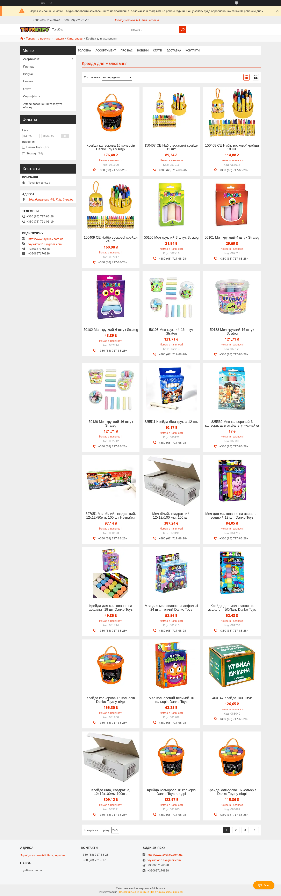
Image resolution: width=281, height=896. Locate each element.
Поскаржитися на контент (134, 892)
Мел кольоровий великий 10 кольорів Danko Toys (171, 700)
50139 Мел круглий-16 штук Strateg (111, 423)
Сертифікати (31, 96)
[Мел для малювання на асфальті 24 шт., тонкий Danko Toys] (171, 573)
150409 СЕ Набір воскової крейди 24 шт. (111, 239)
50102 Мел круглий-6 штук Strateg (111, 330)
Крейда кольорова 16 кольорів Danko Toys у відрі (110, 147)
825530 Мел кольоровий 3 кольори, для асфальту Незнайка (232, 423)
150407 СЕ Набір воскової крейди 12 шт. (171, 147)
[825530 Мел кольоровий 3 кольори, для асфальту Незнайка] (232, 389)
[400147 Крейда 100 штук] (232, 665)
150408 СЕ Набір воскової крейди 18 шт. (232, 147)
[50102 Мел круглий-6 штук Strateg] (110, 297)
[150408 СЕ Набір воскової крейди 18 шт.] (232, 112)
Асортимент (31, 59)
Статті (157, 50)
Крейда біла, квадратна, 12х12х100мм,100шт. (110, 792)
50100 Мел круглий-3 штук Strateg (171, 237)
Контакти (193, 50)
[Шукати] (182, 29)
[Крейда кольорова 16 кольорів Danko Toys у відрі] (110, 112)
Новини (143, 50)
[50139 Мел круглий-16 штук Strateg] (110, 389)
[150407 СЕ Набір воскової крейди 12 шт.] (171, 112)
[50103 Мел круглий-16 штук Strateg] (171, 297)
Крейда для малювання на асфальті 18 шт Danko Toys (111, 607)
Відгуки (28, 74)
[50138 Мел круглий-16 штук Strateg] (232, 297)
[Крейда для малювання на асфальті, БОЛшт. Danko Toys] (232, 573)
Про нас (127, 50)
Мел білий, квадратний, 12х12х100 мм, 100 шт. (171, 515)
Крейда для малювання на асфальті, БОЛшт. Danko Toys (232, 607)
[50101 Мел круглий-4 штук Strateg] (232, 204)
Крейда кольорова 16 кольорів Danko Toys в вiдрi (171, 792)
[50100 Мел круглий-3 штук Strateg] (171, 204)
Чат (266, 885)
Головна (84, 50)
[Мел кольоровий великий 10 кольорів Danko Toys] (171, 665)
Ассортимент (105, 50)
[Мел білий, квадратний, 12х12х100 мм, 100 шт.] (171, 481)
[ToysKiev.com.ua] (35, 29)
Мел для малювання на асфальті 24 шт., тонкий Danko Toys (171, 607)
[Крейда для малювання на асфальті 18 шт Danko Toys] (110, 573)
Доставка (174, 50)
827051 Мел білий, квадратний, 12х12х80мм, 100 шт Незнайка (111, 515)
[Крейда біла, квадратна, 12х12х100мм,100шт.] (110, 757)
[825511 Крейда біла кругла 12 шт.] (171, 389)
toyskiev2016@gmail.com (45, 244)
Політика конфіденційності (167, 892)
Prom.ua (160, 888)
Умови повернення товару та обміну (42, 105)
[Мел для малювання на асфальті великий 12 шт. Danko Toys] (232, 481)
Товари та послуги (38, 38)
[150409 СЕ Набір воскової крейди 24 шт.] (110, 204)
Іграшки (59, 38)
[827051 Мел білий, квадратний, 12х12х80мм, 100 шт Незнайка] (110, 481)
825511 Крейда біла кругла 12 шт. (171, 422)
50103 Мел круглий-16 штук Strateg (171, 331)
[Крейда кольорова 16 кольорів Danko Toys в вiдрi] (171, 757)
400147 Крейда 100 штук (232, 698)
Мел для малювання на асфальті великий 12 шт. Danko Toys (232, 515)
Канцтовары (75, 38)
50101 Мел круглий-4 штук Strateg (232, 237)
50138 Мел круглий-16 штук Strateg (232, 331)
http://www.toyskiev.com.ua (45, 238)
